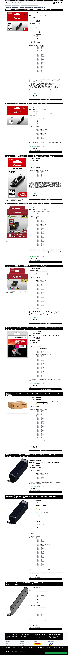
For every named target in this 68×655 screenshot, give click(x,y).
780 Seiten (38, 115)
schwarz (38, 21)
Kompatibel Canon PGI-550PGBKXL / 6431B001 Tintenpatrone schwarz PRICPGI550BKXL (31, 497)
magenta (38, 20)
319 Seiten (38, 24)
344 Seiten (38, 27)
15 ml (37, 38)
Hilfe (6, 643)
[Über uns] (59, 3)
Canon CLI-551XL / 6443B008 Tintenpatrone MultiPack (28, 203)
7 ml (37, 35)
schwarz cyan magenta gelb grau (42, 113)
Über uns (22, 643)
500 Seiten (38, 28)
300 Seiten (38, 23)
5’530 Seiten (38, 33)
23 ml (37, 528)
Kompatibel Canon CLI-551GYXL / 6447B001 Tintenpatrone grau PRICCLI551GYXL (32, 584)
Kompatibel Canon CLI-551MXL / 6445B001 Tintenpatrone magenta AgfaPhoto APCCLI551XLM (33, 328)
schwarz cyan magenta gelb (42, 211)
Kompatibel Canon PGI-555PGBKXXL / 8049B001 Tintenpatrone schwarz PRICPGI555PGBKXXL (31, 455)
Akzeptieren (56, 653)
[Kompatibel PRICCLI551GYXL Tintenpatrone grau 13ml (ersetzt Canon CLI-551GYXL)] (17, 602)
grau (38, 111)
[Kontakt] (57, 3)
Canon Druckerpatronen (15, 5)
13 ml (37, 527)
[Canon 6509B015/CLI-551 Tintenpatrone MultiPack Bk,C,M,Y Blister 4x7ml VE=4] (17, 279)
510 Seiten (38, 516)
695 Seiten (38, 31)
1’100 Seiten (38, 521)
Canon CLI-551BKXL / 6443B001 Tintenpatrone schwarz (29, 5)
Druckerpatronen (8, 5)
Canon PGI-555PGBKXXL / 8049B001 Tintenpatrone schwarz (30, 156)
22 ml (37, 39)
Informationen (34, 651)
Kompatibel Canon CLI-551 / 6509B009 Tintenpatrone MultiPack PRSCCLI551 (32, 394)
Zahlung (7, 645)
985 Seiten (38, 520)
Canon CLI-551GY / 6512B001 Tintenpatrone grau (26, 103)
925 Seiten (38, 517)
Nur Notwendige (34, 653)
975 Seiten (38, 519)
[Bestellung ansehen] (61, 3)
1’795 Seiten (38, 32)
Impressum (22, 645)
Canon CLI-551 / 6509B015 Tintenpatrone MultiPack (27, 266)
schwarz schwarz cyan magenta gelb (42, 513)
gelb (38, 508)
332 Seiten (38, 26)
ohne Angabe (38, 118)
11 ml (37, 121)
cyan (38, 17)
